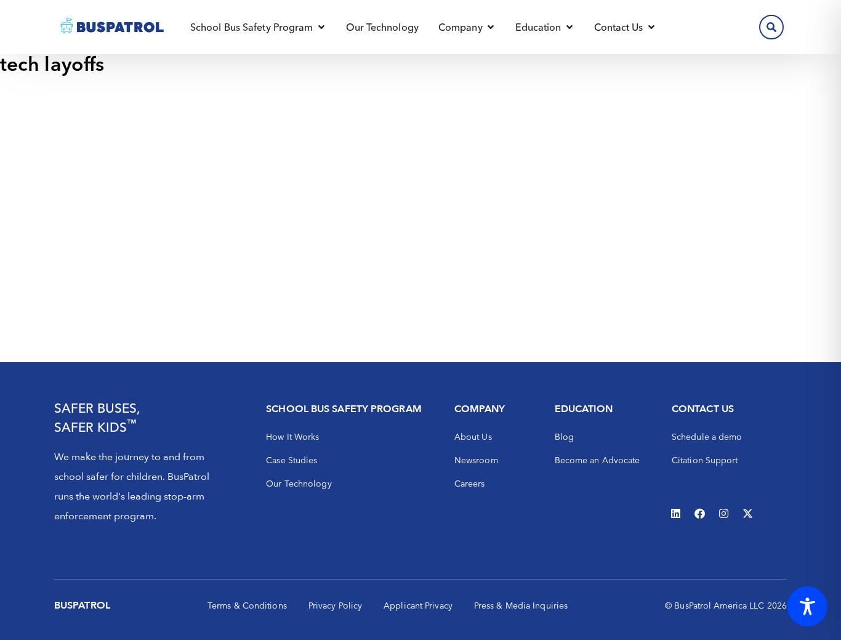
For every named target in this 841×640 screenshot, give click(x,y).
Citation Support (705, 460)
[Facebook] (700, 513)
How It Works (292, 436)
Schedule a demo (707, 436)
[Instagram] (724, 513)
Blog (564, 436)
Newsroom (476, 460)
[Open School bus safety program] (321, 27)
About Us (473, 436)
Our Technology (298, 483)
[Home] (112, 27)
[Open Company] (491, 27)
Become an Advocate (597, 460)
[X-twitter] (748, 513)
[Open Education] (569, 27)
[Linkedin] (676, 513)
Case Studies (291, 460)
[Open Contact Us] (651, 27)
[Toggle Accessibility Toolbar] (807, 606)
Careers (469, 483)
